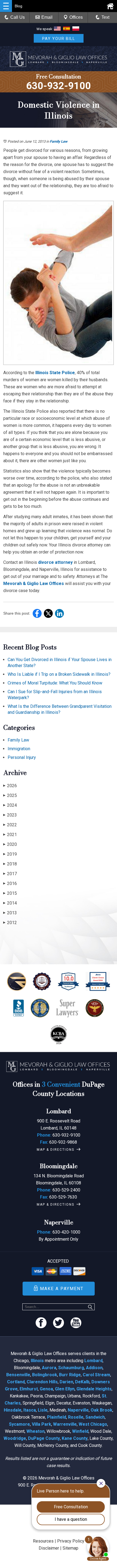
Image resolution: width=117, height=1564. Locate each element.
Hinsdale (12, 1410)
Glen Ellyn (65, 1388)
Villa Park (41, 1424)
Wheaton (35, 1431)
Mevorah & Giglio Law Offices (33, 583)
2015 (10, 893)
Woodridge (15, 1438)
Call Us (17, 17)
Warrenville (65, 1424)
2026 (10, 785)
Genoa (46, 1388)
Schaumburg (71, 1367)
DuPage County (44, 1438)
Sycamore (19, 1424)
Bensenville (18, 1374)
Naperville (78, 1410)
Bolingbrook (44, 1374)
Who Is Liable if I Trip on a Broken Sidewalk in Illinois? (59, 674)
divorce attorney (55, 562)
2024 (10, 805)
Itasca (29, 1410)
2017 (10, 873)
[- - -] (6, 6)
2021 (10, 834)
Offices (76, 17)
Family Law (58, 141)
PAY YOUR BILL (58, 38)
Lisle (43, 1410)
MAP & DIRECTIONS (55, 1150)
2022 (10, 824)
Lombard (93, 1360)
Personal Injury (22, 757)
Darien (66, 1381)
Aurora (49, 1367)
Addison (94, 1367)
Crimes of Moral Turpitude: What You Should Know (55, 683)
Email (47, 17)
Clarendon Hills (42, 1381)
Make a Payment (62, 1288)
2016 (10, 883)
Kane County (75, 1438)
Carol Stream (96, 1374)
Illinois (37, 1360)
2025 (10, 795)
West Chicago (93, 1424)
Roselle (76, 1417)
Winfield (80, 1431)
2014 (10, 903)
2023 (10, 815)
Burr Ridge (70, 1374)
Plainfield (56, 1417)
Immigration (19, 748)
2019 (10, 854)
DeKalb (82, 1381)
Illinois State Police (55, 372)
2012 (10, 922)
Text (105, 17)
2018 (10, 864)
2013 (10, 912)
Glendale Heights (94, 1388)
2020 (10, 844)
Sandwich (95, 1417)
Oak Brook (101, 1410)
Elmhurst (29, 1388)
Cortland (16, 1381)
